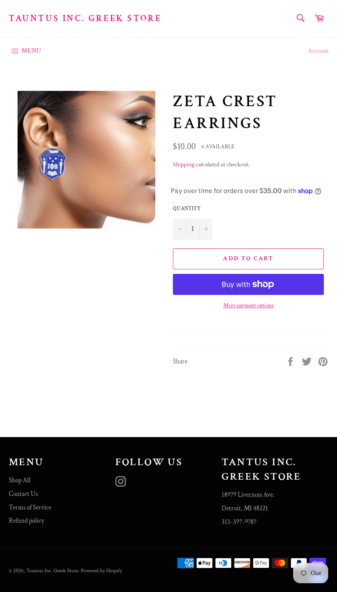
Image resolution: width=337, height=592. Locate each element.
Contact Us (23, 494)
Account (318, 51)
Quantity (187, 208)
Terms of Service (30, 507)
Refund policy (26, 521)
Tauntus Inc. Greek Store (85, 18)
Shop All (20, 480)
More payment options (248, 305)
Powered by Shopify (101, 570)
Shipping (183, 165)
